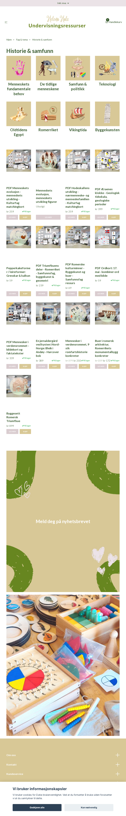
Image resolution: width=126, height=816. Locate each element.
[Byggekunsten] (107, 122)
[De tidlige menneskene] (48, 76)
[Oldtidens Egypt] (18, 122)
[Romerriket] (48, 122)
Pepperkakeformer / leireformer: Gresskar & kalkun (18, 280)
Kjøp (25, 226)
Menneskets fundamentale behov (19, 98)
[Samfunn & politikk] (77, 76)
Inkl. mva (62, 3)
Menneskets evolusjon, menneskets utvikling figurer (46, 205)
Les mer (12, 226)
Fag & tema (22, 48)
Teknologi (107, 93)
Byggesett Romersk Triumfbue (13, 426)
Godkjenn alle (37, 807)
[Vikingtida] (77, 122)
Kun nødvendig (89, 807)
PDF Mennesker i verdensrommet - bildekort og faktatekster (17, 356)
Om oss (11, 764)
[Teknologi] (107, 76)
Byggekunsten (107, 138)
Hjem (9, 48)
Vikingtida (78, 138)
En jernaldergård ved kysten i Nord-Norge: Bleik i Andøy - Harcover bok (48, 357)
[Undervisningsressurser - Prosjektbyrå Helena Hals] (57, 26)
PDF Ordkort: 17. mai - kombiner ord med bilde (107, 280)
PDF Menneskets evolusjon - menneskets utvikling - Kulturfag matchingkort (17, 206)
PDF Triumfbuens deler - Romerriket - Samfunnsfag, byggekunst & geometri (48, 282)
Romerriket (48, 138)
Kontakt (11, 773)
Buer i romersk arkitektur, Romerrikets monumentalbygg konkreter (106, 357)
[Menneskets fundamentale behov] (18, 76)
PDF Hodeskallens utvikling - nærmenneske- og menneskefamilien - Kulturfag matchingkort (77, 206)
